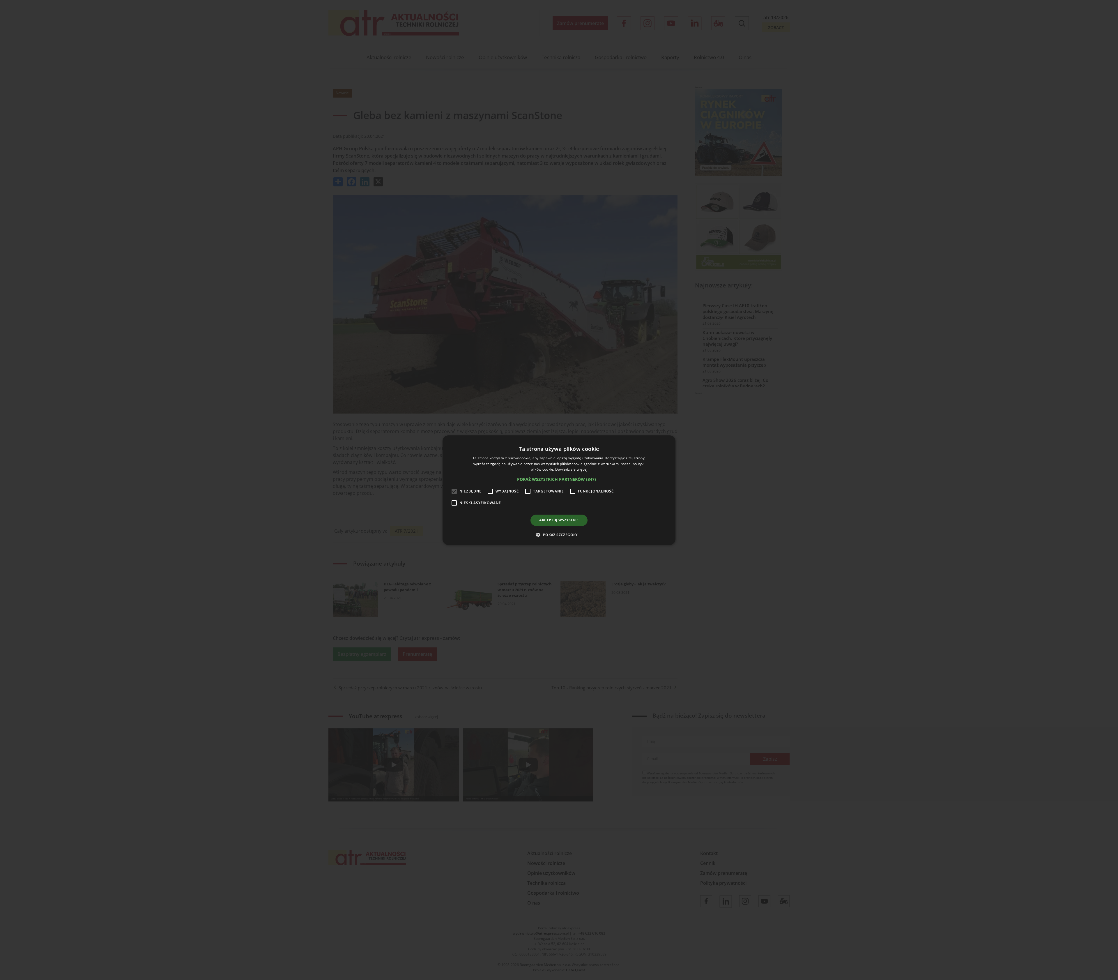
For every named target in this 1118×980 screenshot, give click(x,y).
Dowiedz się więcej (571, 469)
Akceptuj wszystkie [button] (559, 520)
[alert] (559, 490)
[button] (559, 479)
